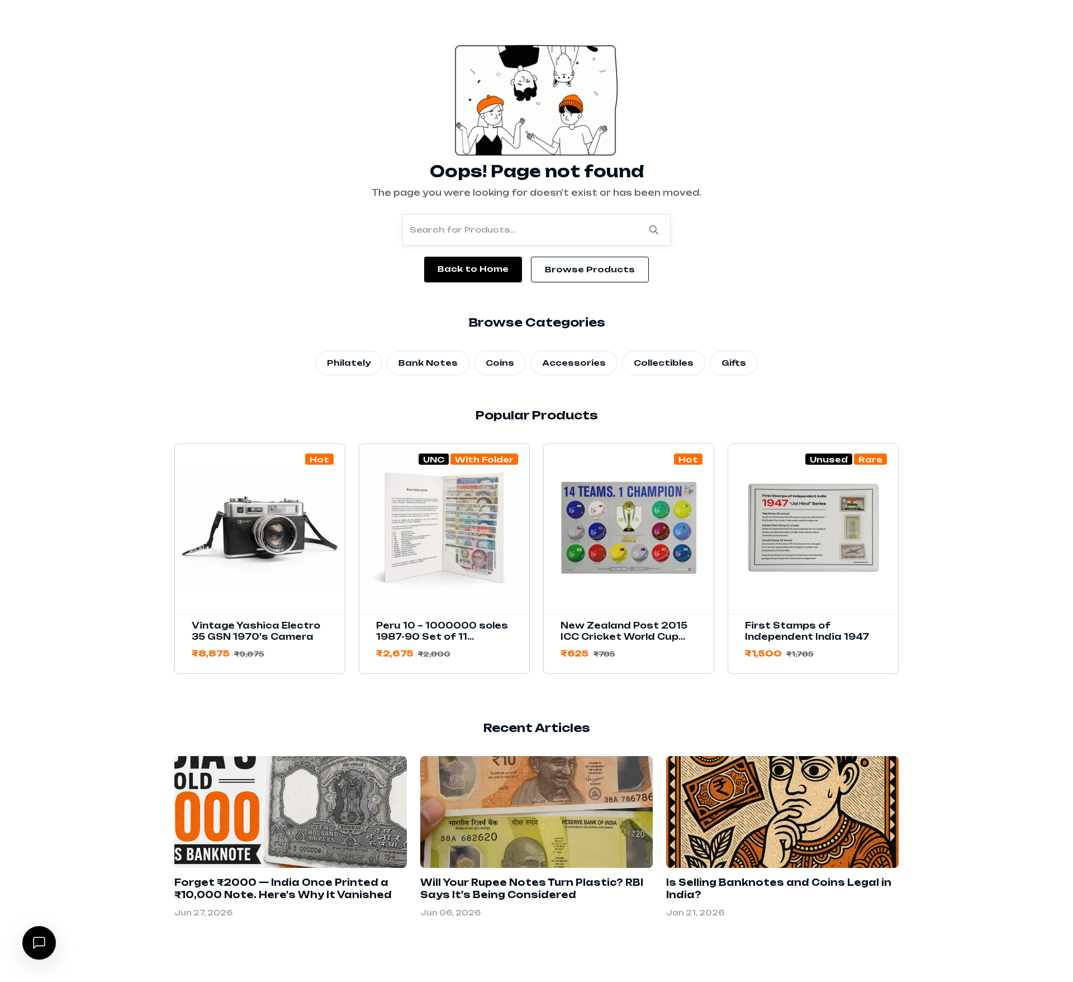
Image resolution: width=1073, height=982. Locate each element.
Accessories (574, 362)
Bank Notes (428, 362)
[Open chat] (39, 943)
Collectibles (664, 362)
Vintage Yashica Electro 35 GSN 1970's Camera (256, 631)
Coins (500, 362)
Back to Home (473, 268)
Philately (349, 362)
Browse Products (590, 269)
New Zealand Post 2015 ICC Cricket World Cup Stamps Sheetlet (624, 636)
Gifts (733, 362)
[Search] (653, 229)
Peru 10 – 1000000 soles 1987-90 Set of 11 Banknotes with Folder (442, 636)
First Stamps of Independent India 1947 (807, 631)
